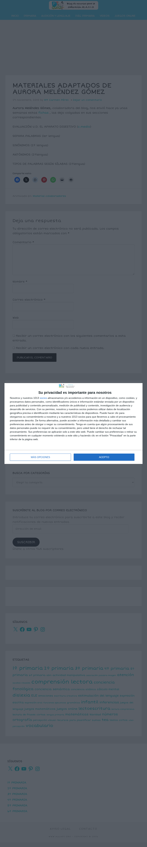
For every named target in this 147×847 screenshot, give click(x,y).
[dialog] (73, 423)
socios (43, 398)
